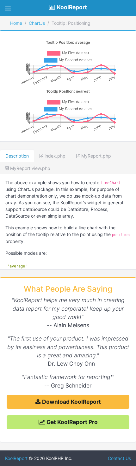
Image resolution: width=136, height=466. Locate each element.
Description (17, 156)
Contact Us (119, 458)
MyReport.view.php (29, 168)
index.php (54, 156)
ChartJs (37, 23)
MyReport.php (95, 156)
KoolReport (16, 458)
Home (16, 23)
